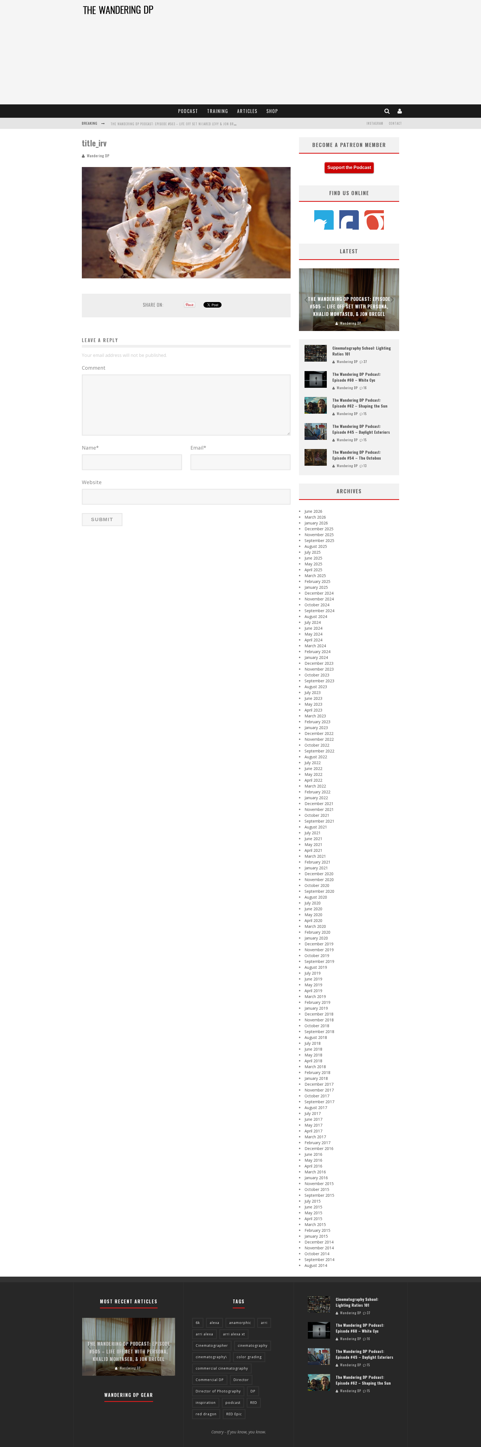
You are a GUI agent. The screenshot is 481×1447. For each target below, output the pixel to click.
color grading (249, 1357)
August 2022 (316, 756)
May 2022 (313, 774)
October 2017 (317, 1095)
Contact (395, 123)
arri (264, 1322)
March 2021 (315, 856)
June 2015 (313, 1207)
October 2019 (317, 955)
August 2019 (316, 967)
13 (365, 465)
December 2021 (319, 803)
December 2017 (319, 1084)
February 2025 (317, 581)
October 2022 (317, 745)
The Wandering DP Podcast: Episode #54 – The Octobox (356, 455)
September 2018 (319, 1031)
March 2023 (315, 715)
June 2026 (313, 511)
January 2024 (316, 657)
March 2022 (315, 786)
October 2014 (317, 1253)
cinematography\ (211, 1357)
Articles (247, 111)
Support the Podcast (349, 167)
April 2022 (313, 780)
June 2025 (313, 558)
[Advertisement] (240, 63)
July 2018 (313, 1043)
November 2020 (319, 879)
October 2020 (317, 885)
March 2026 (315, 517)
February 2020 (317, 932)
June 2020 (313, 908)
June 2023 (313, 698)
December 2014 (319, 1242)
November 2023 (319, 669)
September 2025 (319, 540)
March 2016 (315, 1171)
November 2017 (319, 1090)
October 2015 (317, 1189)
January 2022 (316, 797)
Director (241, 1379)
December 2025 (319, 528)
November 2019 (319, 949)
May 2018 (313, 1055)
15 (365, 413)
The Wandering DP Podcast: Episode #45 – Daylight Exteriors (361, 429)
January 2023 (316, 727)
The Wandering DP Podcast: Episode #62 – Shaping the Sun (359, 403)
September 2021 (319, 821)
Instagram (375, 123)
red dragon (206, 1414)
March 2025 (315, 575)
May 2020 (313, 914)
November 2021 (319, 809)
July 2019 (313, 973)
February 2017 (317, 1142)
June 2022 (313, 768)
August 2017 (316, 1107)
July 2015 (313, 1201)
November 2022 (319, 739)
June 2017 (313, 1119)
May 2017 (313, 1125)
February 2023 (317, 721)
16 (365, 388)
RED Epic (234, 1414)
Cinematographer (212, 1345)
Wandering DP (98, 155)
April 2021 (313, 850)
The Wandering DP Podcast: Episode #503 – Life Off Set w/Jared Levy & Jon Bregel (176, 124)
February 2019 (317, 1002)
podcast (232, 1402)
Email (198, 447)
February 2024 (317, 651)
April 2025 (313, 569)
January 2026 (316, 523)
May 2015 (313, 1212)
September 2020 (319, 891)
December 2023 (319, 663)
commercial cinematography (222, 1368)
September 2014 (319, 1259)
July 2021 (313, 832)
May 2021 (313, 844)
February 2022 (317, 791)
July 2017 (313, 1113)
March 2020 (315, 926)
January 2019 (316, 1008)
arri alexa (204, 1334)
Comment (93, 367)
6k (198, 1322)
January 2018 (316, 1078)
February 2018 (317, 1072)
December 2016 (319, 1148)
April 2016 (313, 1166)
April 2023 (313, 710)
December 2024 (319, 593)
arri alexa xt (234, 1334)
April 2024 (313, 639)
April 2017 (313, 1131)
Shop (272, 111)
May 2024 (313, 634)
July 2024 (313, 622)
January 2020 (316, 938)
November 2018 (319, 1019)
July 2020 (313, 903)
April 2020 (313, 920)
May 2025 (313, 563)
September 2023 (319, 680)
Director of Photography (218, 1391)
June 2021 (313, 838)
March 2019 (315, 996)
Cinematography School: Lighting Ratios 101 (357, 1302)
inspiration (206, 1402)
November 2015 (319, 1183)
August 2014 (316, 1265)
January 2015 (316, 1236)
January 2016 (316, 1177)
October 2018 (317, 1025)
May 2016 (313, 1160)
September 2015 (319, 1195)
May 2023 (313, 704)
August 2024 (316, 616)
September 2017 (319, 1101)
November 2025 (319, 534)
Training (217, 111)
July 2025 (313, 552)
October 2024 (317, 604)
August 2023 (316, 686)
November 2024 (319, 599)
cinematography (253, 1345)
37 (365, 361)
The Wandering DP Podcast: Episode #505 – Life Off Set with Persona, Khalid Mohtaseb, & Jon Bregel (349, 306)
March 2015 (315, 1224)
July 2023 (313, 692)
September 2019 (319, 961)
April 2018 (313, 1060)
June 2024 (313, 628)
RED (253, 1402)
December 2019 (319, 943)
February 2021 (317, 862)
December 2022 (319, 733)
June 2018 (313, 1049)
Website (92, 482)
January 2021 (316, 867)
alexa (214, 1322)
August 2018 (316, 1037)
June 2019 (313, 979)
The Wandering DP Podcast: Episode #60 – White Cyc (356, 377)
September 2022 (319, 751)
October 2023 (317, 675)
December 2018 (319, 1014)
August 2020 (316, 897)
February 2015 (317, 1230)
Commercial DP (210, 1379)
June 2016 (313, 1154)
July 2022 (313, 762)
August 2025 (316, 546)
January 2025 (316, 587)
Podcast (188, 111)
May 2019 (313, 984)
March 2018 (315, 1066)
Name (90, 447)
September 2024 (319, 610)
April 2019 (313, 990)
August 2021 (316, 827)
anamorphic (240, 1322)
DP (253, 1391)
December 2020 (319, 873)
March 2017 (315, 1136)
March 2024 (315, 645)
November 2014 (319, 1247)
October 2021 (317, 815)
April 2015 (313, 1218)
